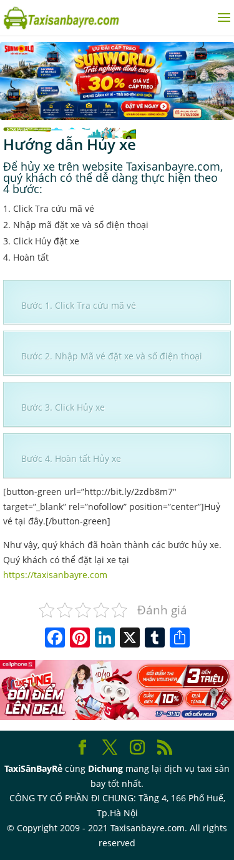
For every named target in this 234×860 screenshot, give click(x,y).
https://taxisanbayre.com (55, 575)
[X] (129, 639)
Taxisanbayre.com (173, 166)
